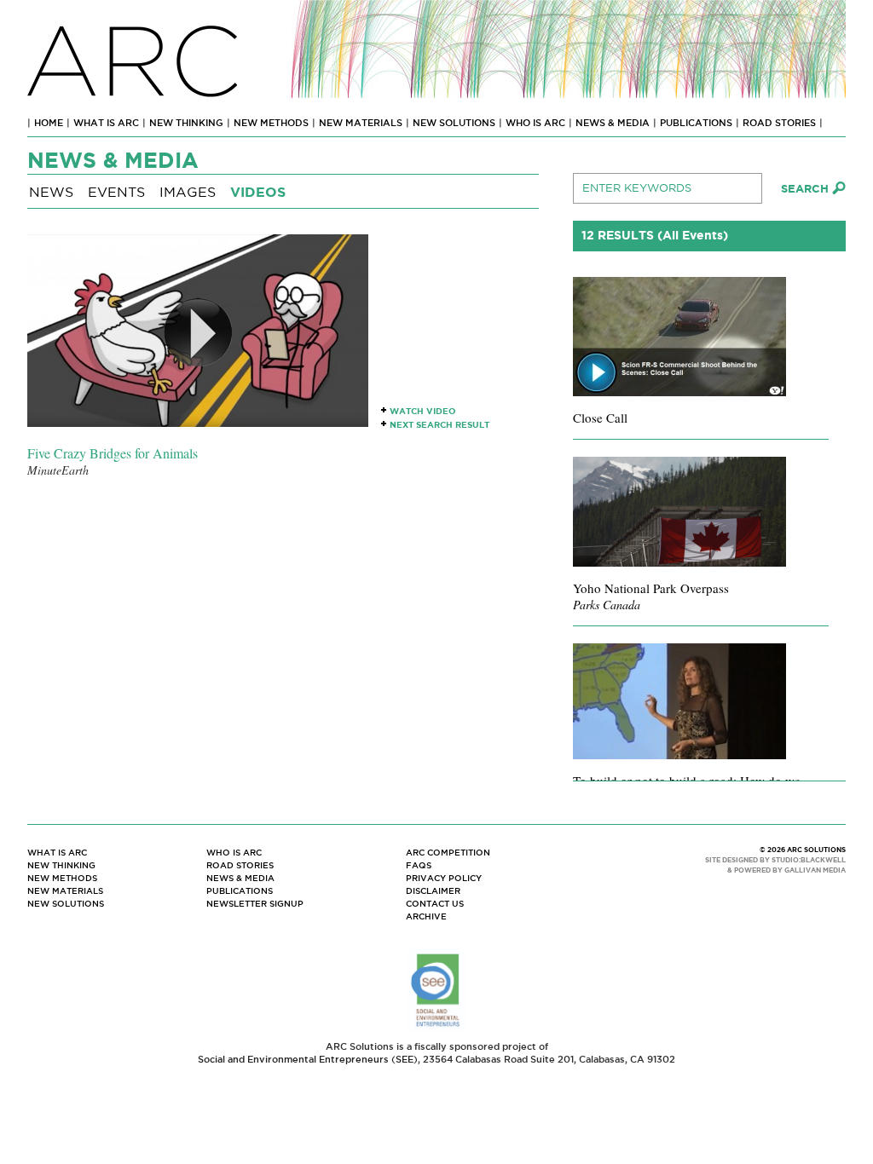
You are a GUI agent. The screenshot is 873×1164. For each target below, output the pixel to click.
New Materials (360, 123)
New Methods (271, 123)
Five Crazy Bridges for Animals (112, 453)
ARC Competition (448, 852)
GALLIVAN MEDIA (815, 870)
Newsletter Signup (255, 903)
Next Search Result (439, 424)
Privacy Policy (444, 878)
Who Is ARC (535, 123)
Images (187, 192)
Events (116, 192)
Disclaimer (433, 891)
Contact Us (435, 903)
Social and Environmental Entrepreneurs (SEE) (308, 1059)
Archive (426, 916)
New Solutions (454, 123)
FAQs (418, 865)
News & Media (612, 123)
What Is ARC (106, 123)
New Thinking (186, 123)
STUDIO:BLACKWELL (809, 860)
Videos (258, 192)
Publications (696, 123)
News (51, 192)
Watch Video (423, 411)
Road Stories (779, 123)
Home (48, 123)
